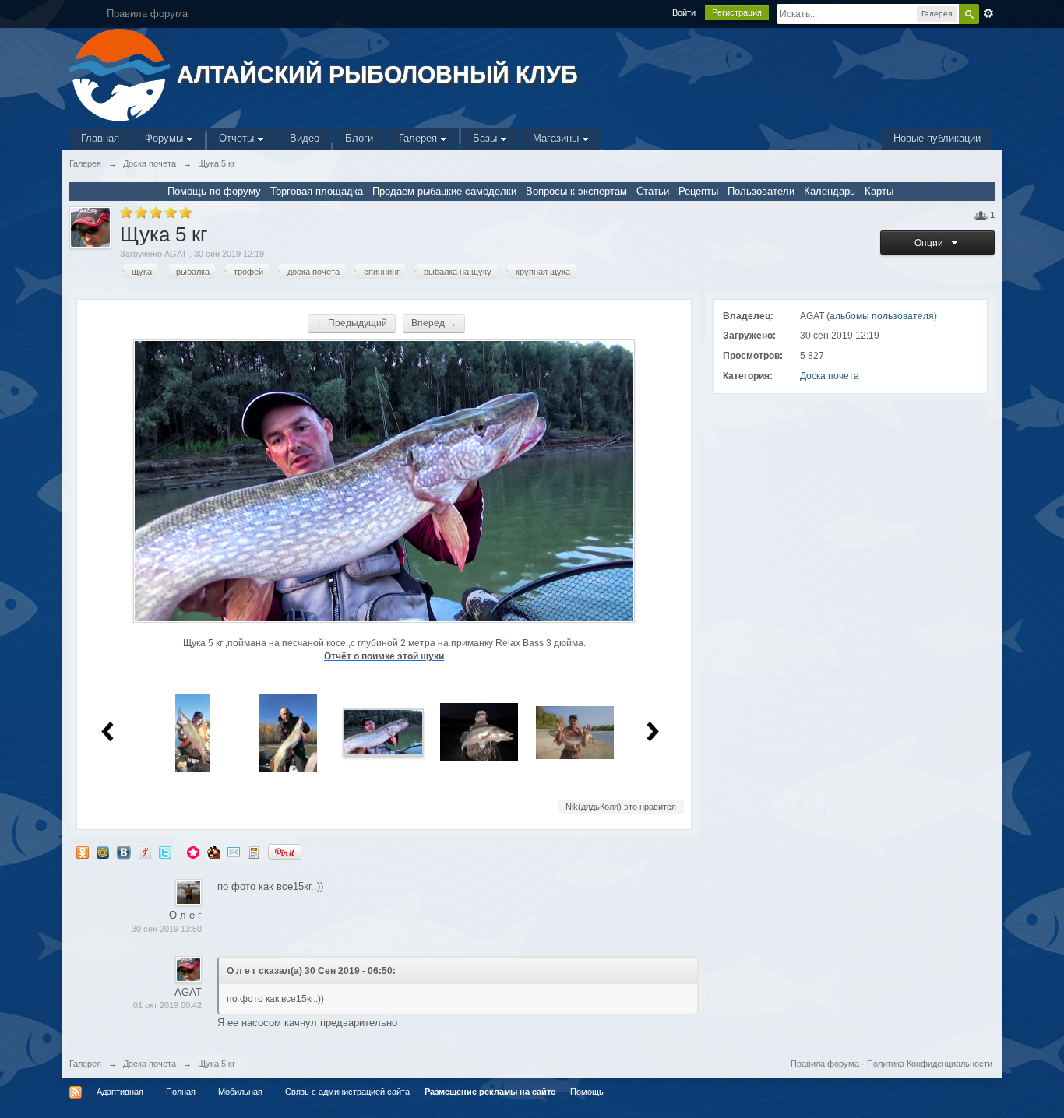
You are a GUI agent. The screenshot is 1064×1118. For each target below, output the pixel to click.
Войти (684, 12)
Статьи (652, 191)
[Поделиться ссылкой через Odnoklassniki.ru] (82, 851)
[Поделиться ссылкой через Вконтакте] (124, 851)
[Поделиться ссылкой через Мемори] (193, 851)
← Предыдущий (351, 323)
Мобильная (240, 1091)
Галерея (419, 138)
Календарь (829, 191)
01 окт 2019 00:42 (167, 1005)
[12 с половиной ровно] (575, 731)
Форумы (165, 138)
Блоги (359, 138)
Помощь (587, 1091)
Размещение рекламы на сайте (490, 1091)
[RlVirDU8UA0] (288, 731)
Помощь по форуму (214, 191)
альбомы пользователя (882, 316)
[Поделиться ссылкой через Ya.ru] (145, 851)
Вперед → (433, 323)
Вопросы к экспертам (576, 191)
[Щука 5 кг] (383, 731)
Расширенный (988, 13)
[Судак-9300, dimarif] (479, 731)
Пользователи (761, 191)
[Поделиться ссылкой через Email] (233, 851)
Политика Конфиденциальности (929, 1063)
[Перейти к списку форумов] (121, 73)
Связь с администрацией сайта (347, 1091)
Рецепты (698, 191)
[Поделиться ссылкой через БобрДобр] (213, 851)
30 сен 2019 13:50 (167, 928)
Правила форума (825, 1063)
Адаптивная (120, 1091)
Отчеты (238, 138)
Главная (100, 138)
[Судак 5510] (192, 731)
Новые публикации (937, 138)
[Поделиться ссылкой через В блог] (254, 851)
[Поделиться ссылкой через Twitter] (165, 851)
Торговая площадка (316, 191)
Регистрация (737, 12)
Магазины (557, 138)
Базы (486, 138)
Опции (931, 242)
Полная (181, 1091)
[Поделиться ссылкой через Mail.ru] (103, 851)
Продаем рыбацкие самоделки (444, 191)
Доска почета (829, 376)
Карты (879, 191)
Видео (304, 138)
